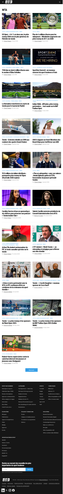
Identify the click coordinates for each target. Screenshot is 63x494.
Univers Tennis (6, 442)
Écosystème (5, 411)
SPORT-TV (4, 453)
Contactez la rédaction (54, 483)
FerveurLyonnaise (6, 448)
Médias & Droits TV (41, 100)
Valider (29, 469)
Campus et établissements (28, 417)
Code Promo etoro (6, 407)
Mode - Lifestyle (40, 280)
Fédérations (39, 244)
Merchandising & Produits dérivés (27, 404)
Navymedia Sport (43, 479)
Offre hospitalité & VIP (48, 430)
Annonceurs (10, 483)
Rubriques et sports (7, 388)
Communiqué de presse (49, 422)
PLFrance (4, 450)
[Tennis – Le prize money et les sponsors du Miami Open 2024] (16, 307)
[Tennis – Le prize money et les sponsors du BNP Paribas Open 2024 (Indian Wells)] (46, 307)
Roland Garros (9, 137)
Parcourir (31, 370)
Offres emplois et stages (8, 399)
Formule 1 (42, 399)
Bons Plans (4, 404)
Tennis (20, 31)
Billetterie (50, 388)
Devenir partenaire (18, 483)
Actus (4, 31)
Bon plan (45, 427)
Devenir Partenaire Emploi (49, 417)
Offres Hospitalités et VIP (54, 396)
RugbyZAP (4, 456)
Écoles (23, 414)
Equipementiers (22, 396)
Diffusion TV (51, 391)
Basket (41, 394)
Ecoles (3, 430)
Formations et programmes (28, 419)
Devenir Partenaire (48, 414)
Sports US (42, 401)
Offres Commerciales (53, 399)
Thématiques (51, 386)
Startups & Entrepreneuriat (25, 391)
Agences (4, 427)
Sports (44, 208)
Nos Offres (46, 411)
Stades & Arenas (14, 101)
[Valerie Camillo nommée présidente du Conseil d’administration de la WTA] (46, 198)
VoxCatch (4, 445)
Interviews (4, 401)
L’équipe (45, 483)
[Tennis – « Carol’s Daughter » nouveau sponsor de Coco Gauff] (46, 270)
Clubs (3, 422)
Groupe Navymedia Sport (9, 437)
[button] (3, 2)
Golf (41, 404)
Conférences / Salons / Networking (44, 67)
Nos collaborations (37, 483)
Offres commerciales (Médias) (50, 432)
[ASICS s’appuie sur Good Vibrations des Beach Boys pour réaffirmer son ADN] (46, 126)
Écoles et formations (7, 394)
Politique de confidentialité (22, 486)
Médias (4, 425)
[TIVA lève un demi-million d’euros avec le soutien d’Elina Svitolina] (16, 57)
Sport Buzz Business (7, 386)
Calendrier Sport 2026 (7, 391)
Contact (4, 486)
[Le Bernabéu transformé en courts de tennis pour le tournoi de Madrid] (16, 90)
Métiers (23, 422)
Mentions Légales (11, 486)
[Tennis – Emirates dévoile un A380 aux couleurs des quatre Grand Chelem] (16, 126)
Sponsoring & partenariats (52, 100)
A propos (4, 483)
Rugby (41, 391)
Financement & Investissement (13, 67)
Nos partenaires (28, 483)
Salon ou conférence (48, 425)
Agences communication (8, 396)
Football (8, 101)
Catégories (21, 386)
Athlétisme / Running (41, 137)
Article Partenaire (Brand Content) (52, 419)
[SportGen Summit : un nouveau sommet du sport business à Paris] (46, 57)
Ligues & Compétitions (8, 419)
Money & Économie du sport (12, 31)
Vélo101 (3, 440)
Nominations (39, 208)
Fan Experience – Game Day (25, 388)
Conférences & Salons (54, 394)
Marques (4, 414)
